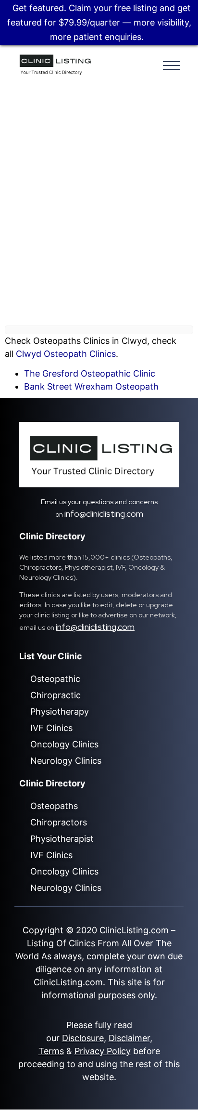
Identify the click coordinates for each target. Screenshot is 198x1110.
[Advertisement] (99, 207)
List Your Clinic (50, 656)
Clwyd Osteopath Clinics (66, 354)
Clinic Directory (52, 536)
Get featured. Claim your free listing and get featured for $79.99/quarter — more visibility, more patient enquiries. (99, 22)
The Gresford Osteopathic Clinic (89, 373)
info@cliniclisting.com (103, 513)
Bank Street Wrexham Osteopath (91, 386)
